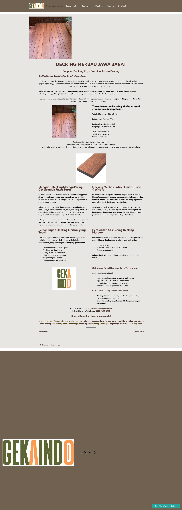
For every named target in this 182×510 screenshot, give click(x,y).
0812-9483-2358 (103, 311)
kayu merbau (105, 321)
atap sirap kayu (85, 323)
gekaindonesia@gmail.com (101, 308)
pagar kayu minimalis (118, 323)
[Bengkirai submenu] (92, 5)
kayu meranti (117, 321)
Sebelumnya (43, 331)
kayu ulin (83, 321)
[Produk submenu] (114, 5)
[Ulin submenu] (78, 5)
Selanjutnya (139, 331)
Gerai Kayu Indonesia (54, 6)
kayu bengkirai (93, 321)
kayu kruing (128, 321)
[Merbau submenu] (103, 5)
